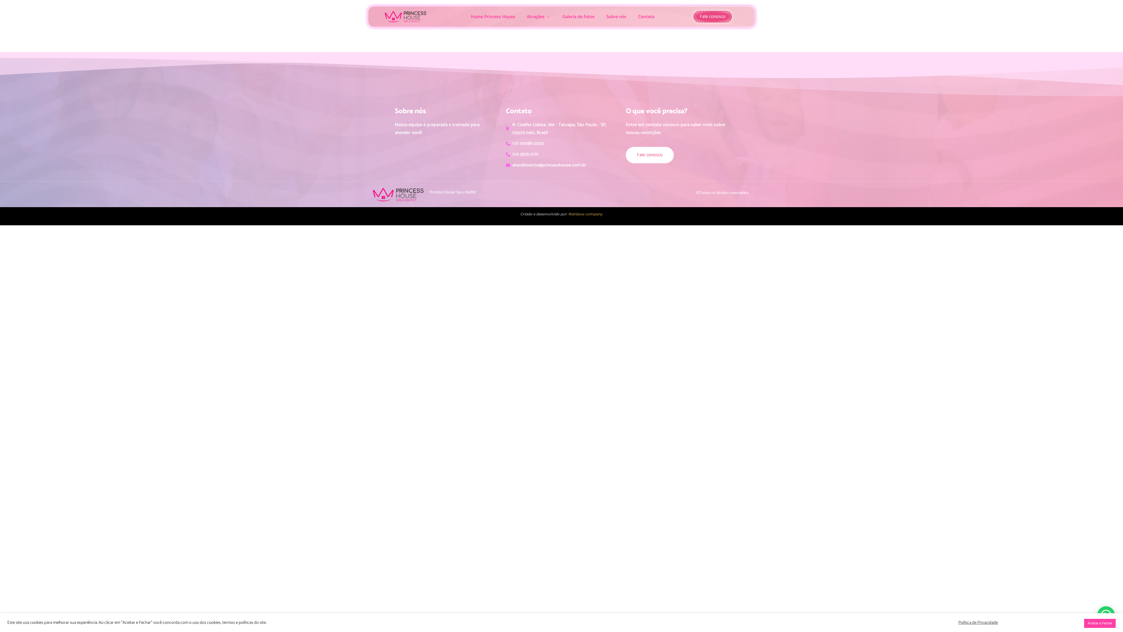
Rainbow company (586, 214)
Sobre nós (616, 17)
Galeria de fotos (578, 17)
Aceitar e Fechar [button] (1100, 623)
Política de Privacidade (978, 622)
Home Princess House (493, 17)
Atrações (536, 17)
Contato (646, 17)
